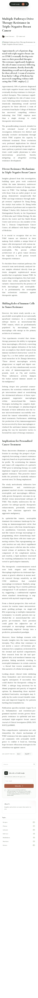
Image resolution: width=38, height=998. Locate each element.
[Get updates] (23, 4)
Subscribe (18, 786)
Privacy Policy (10, 795)
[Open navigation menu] (26, 4)
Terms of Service (16, 793)
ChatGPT (27, 754)
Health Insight (15, 4)
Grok (18, 754)
